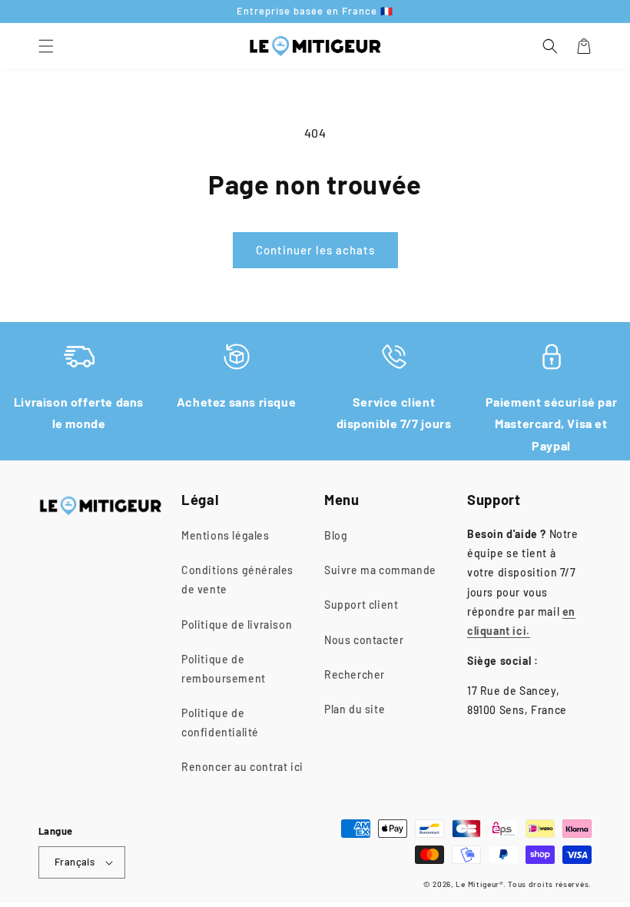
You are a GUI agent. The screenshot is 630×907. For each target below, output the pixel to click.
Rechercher (354, 674)
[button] (46, 46)
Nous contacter (363, 639)
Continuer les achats (315, 250)
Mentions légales (225, 535)
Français (74, 862)
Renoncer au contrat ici (242, 766)
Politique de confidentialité (220, 722)
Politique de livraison (236, 624)
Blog (335, 535)
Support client (361, 604)
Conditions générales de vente (237, 579)
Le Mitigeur (477, 884)
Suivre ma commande (380, 569)
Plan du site (354, 709)
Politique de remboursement (223, 669)
